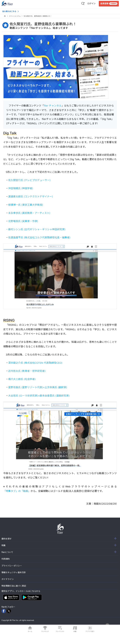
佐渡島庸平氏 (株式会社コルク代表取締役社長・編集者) (39, 237)
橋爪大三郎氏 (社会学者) (22, 379)
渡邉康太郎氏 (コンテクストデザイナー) (30, 196)
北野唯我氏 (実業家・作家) (23, 221)
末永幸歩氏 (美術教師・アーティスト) (29, 213)
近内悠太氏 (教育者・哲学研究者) (27, 371)
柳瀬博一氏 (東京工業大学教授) (25, 204)
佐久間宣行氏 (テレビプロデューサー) (29, 180)
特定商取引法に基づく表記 (13, 586)
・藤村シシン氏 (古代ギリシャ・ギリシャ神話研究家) (35, 229)
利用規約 (5, 559)
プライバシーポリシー (11, 565)
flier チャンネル (52, 105)
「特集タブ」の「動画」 (17, 491)
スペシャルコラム (15, 16)
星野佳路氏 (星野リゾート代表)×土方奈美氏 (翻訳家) (37, 387)
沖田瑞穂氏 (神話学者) (20, 188)
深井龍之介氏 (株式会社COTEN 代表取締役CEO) (35, 362)
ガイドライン (7, 579)
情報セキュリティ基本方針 (13, 572)
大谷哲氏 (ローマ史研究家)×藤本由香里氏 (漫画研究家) (39, 395)
